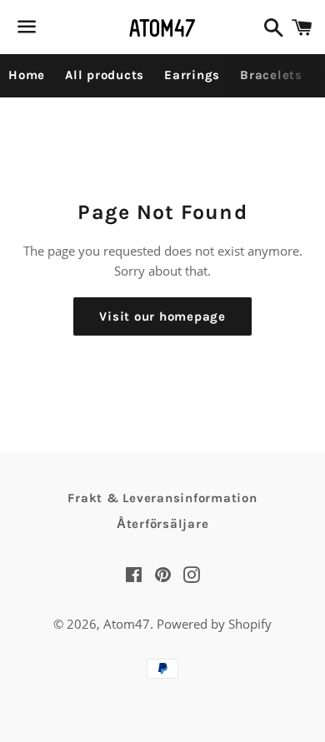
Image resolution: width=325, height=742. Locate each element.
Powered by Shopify (214, 623)
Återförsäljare (163, 523)
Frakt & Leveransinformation (162, 498)
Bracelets (271, 74)
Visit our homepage (162, 316)
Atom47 (126, 623)
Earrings (192, 74)
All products (104, 74)
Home (26, 74)
